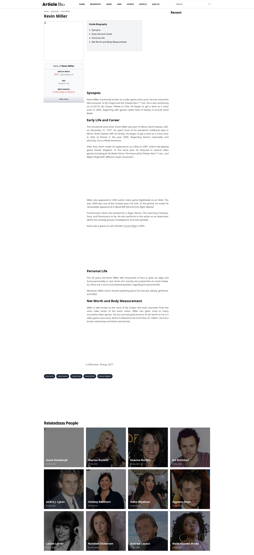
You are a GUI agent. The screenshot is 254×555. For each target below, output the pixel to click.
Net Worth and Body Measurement (109, 41)
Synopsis (96, 30)
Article (143, 4)
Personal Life (98, 37)
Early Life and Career (102, 34)
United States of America (64, 92)
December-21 (67, 74)
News (109, 4)
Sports (130, 4)
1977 (56, 74)
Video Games (63, 376)
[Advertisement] (127, 70)
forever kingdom (105, 376)
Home (82, 4)
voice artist (50, 376)
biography (55, 11)
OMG (119, 4)
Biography (95, 4)
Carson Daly (130, 225)
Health (155, 4)
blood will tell (90, 376)
